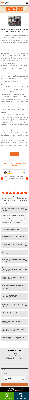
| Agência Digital (19, 390)
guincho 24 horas (13, 130)
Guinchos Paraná (11, 388)
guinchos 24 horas (6, 143)
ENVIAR (14, 384)
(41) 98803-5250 (14, 353)
